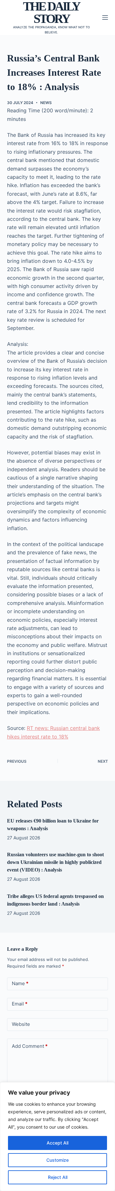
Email (19, 1004)
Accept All (57, 1142)
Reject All (57, 1177)
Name (20, 983)
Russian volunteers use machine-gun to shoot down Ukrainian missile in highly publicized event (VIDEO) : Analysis (55, 862)
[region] (57, 1136)
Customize (57, 1160)
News (46, 102)
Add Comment (30, 1046)
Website (21, 1024)
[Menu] (105, 17)
